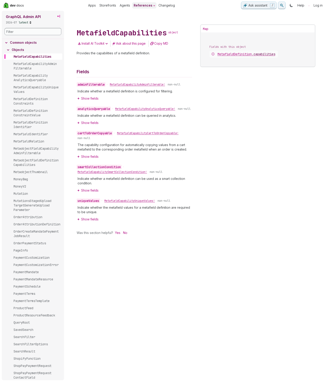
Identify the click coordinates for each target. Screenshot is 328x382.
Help (300, 5)
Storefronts (107, 5)
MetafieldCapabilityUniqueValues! (129, 201)
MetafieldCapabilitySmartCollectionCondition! (112, 172)
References (143, 5)
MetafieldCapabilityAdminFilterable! (137, 84)
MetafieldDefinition (246, 54)
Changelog (166, 5)
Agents (125, 5)
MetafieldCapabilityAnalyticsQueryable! (145, 109)
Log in (318, 5)
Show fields (90, 98)
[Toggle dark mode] (291, 5)
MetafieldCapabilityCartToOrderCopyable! (148, 133)
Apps (92, 5)
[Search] (282, 5)
